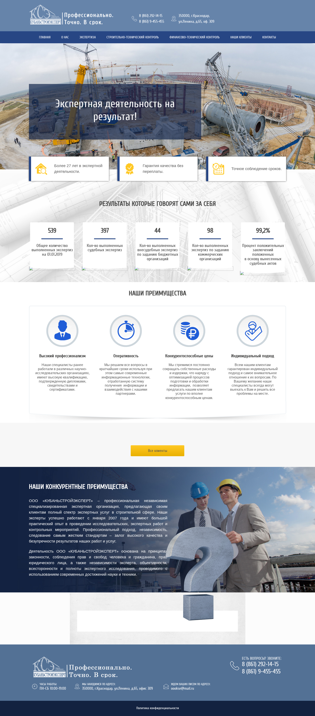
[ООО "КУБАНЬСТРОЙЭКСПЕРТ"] (77, 14)
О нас (65, 37)
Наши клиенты (241, 37)
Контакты (269, 37)
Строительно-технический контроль (132, 37)
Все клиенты (157, 450)
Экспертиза (88, 37)
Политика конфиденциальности (157, 708)
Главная (45, 37)
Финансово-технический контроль (195, 37)
